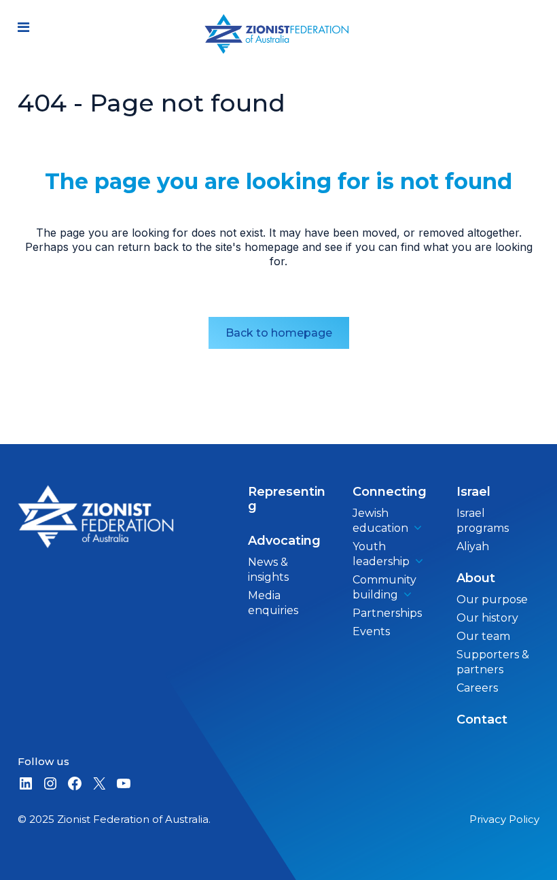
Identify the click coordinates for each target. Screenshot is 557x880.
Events (371, 631)
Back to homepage (279, 332)
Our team (483, 636)
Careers (477, 687)
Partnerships (387, 613)
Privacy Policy (504, 819)
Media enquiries (273, 603)
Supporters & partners (492, 662)
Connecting (390, 491)
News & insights (268, 569)
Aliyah (472, 546)
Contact (481, 719)
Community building (384, 587)
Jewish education (380, 521)
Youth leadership (381, 554)
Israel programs (482, 521)
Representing (286, 498)
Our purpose (492, 599)
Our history (487, 617)
